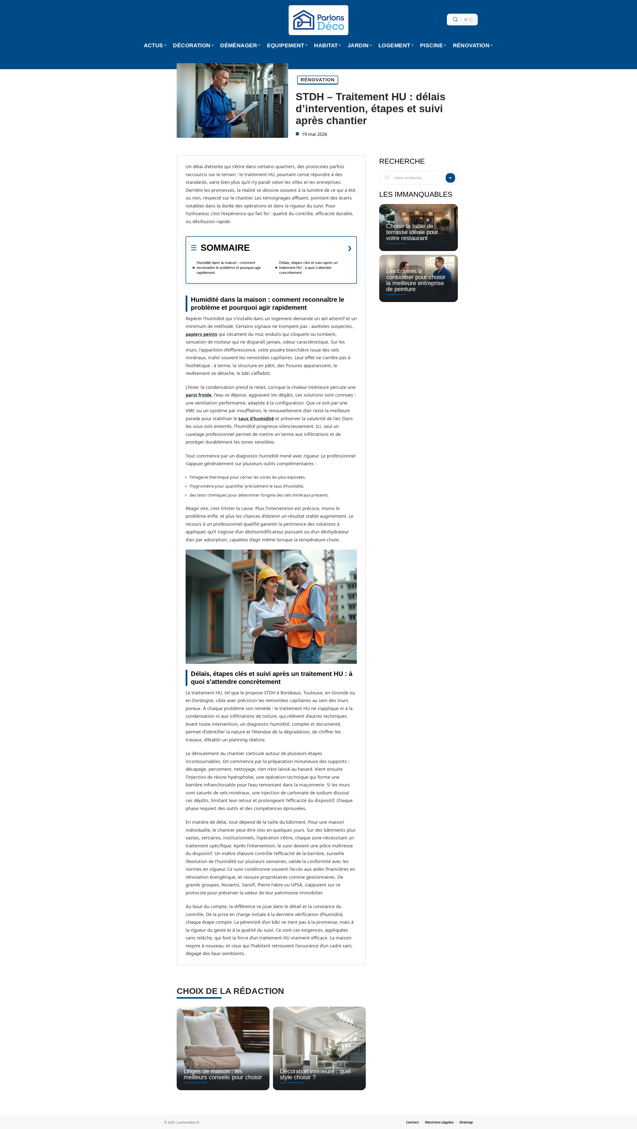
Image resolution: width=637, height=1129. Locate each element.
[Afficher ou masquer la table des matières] (301, 248)
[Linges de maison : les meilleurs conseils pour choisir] (223, 1048)
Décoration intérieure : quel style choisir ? (315, 1074)
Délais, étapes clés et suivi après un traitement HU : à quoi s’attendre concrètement (308, 267)
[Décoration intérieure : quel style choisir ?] (319, 1048)
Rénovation (318, 79)
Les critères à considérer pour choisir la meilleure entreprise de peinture (416, 280)
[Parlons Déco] (318, 20)
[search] (455, 19)
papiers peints (201, 334)
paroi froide (199, 395)
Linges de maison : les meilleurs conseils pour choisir (223, 1074)
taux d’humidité (256, 418)
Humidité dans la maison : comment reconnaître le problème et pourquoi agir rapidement (229, 267)
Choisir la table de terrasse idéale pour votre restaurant (412, 232)
